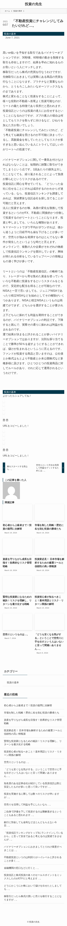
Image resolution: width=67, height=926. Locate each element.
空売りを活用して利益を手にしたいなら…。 (28, 804)
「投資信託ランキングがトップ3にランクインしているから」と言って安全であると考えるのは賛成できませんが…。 (33, 836)
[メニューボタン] (4, 4)
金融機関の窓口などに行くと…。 (22, 868)
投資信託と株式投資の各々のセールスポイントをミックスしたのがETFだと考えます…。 (33, 877)
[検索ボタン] (63, 4)
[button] (4, 399)
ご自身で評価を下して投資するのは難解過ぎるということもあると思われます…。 (33, 813)
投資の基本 (10, 33)
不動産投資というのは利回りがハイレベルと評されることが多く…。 (33, 859)
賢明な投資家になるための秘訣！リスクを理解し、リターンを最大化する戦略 (33, 743)
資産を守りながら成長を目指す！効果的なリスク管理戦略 (33, 721)
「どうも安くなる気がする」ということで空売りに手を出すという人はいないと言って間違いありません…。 (33, 772)
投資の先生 (33, 4)
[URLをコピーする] (5, 420)
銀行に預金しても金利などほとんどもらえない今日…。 (30, 824)
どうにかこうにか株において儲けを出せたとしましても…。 (33, 887)
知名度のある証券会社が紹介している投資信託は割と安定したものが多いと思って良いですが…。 (33, 785)
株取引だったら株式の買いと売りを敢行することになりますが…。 (33, 898)
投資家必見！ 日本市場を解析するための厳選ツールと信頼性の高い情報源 (33, 732)
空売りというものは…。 (17, 762)
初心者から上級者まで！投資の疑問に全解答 (28, 705)
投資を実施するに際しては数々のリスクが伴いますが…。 (31, 795)
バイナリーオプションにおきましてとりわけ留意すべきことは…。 (33, 848)
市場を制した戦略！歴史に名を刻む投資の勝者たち (31, 712)
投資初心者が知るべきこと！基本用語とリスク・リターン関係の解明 (33, 753)
